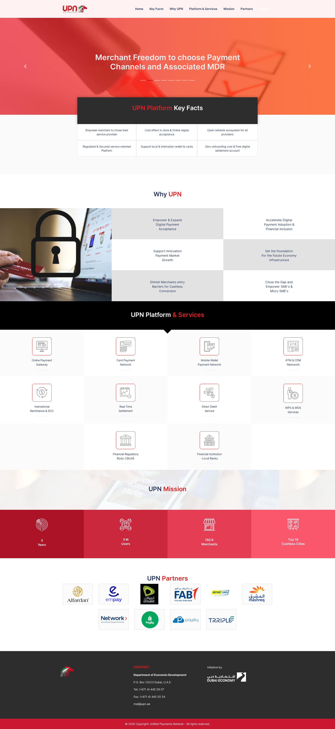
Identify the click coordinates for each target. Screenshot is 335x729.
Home (139, 9)
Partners (247, 9)
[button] (25, 66)
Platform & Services (203, 9)
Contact (264, 9)
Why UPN (176, 9)
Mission (229, 9)
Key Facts (156, 9)
